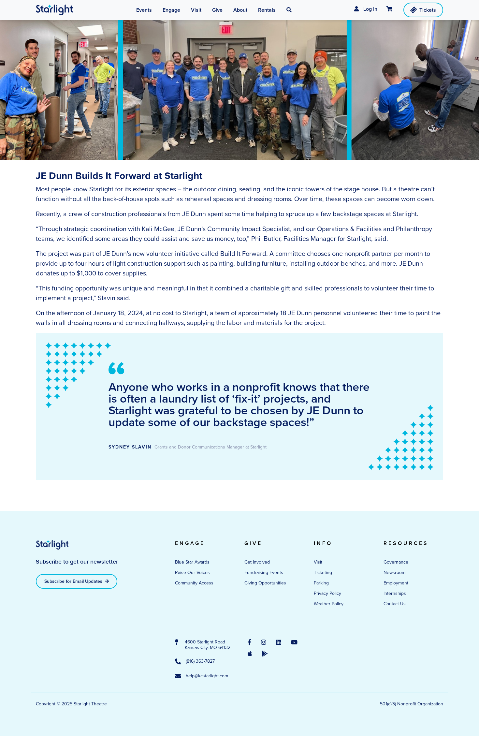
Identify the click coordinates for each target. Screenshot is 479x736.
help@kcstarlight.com (207, 676)
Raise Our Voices (192, 572)
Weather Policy (328, 603)
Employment (396, 583)
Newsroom (394, 572)
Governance (396, 562)
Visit (318, 562)
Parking (321, 583)
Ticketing (323, 572)
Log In (369, 9)
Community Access (194, 583)
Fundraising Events (263, 572)
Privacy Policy (327, 593)
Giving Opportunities (265, 583)
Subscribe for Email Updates (74, 581)
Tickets (427, 10)
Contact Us (395, 603)
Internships (395, 593)
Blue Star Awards (192, 562)
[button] (289, 10)
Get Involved (257, 562)
